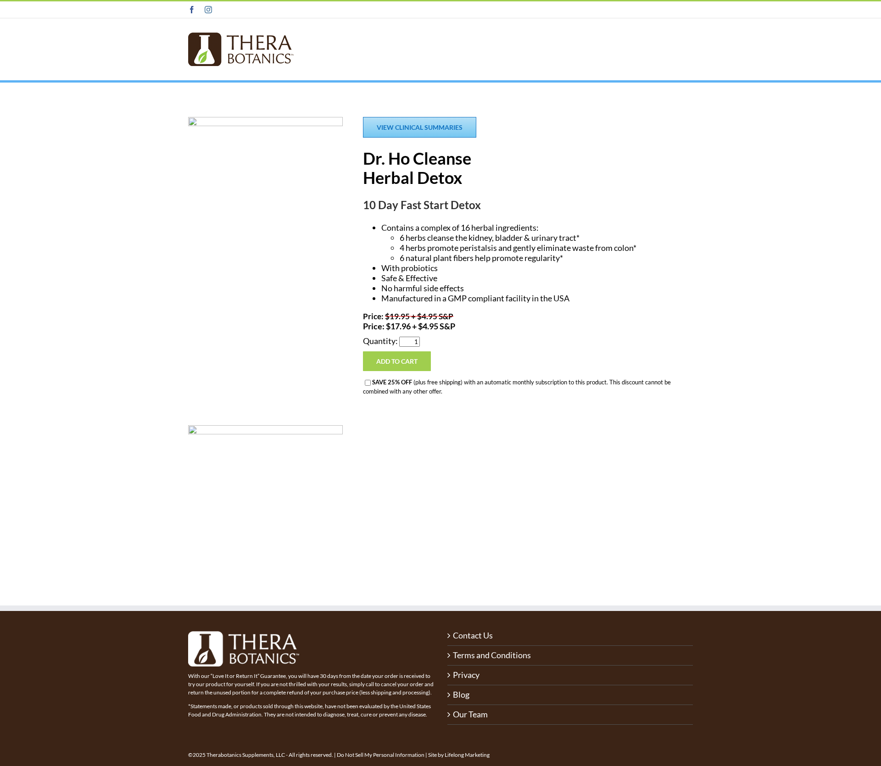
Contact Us (473, 635)
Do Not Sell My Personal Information (380, 754)
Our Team (470, 714)
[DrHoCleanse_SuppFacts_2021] (265, 429)
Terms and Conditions (492, 655)
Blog (461, 694)
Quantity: (381, 341)
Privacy (466, 675)
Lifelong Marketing (467, 754)
